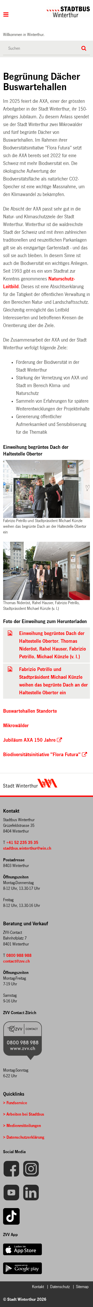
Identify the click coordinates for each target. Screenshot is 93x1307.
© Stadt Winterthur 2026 (24, 1299)
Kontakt (38, 1286)
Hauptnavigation (6, 15)
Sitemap (82, 1286)
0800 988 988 (19, 955)
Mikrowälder (16, 725)
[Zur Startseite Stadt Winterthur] (30, 786)
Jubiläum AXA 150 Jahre (29, 740)
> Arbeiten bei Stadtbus (23, 1114)
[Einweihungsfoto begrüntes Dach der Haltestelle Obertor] (10, 633)
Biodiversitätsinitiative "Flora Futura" (42, 754)
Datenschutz (60, 1286)
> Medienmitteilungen (22, 1125)
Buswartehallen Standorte (30, 711)
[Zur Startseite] (51, 11)
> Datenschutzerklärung (23, 1137)
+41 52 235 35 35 (22, 842)
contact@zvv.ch (16, 961)
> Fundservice (15, 1103)
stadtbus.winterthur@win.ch (27, 848)
